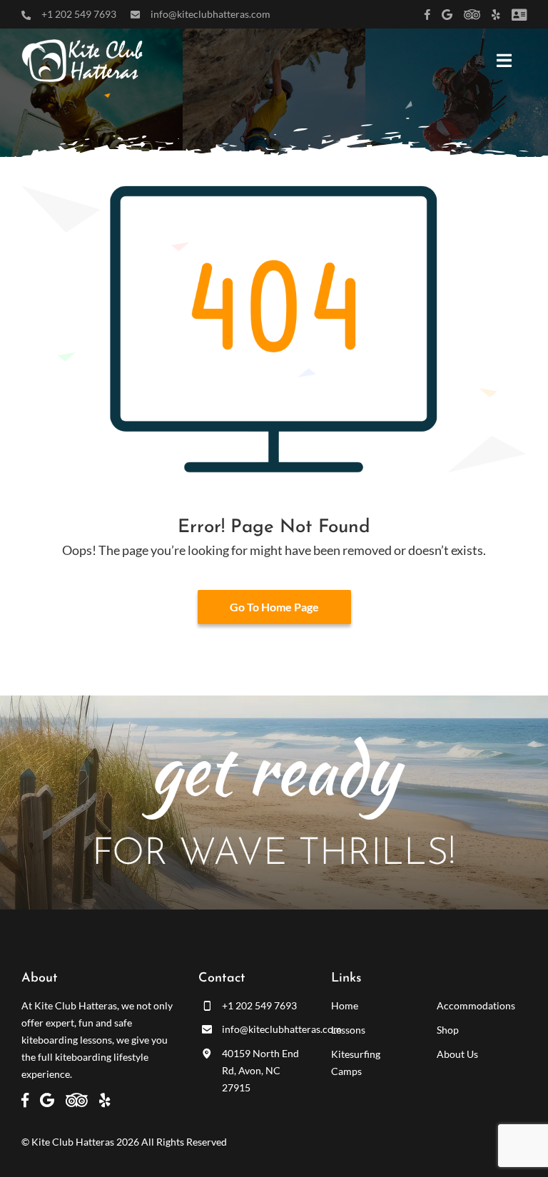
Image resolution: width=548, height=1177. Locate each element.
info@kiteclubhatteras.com (210, 14)
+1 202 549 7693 (78, 14)
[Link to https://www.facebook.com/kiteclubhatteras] (427, 14)
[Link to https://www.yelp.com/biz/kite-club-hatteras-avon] (496, 14)
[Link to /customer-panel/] (519, 14)
